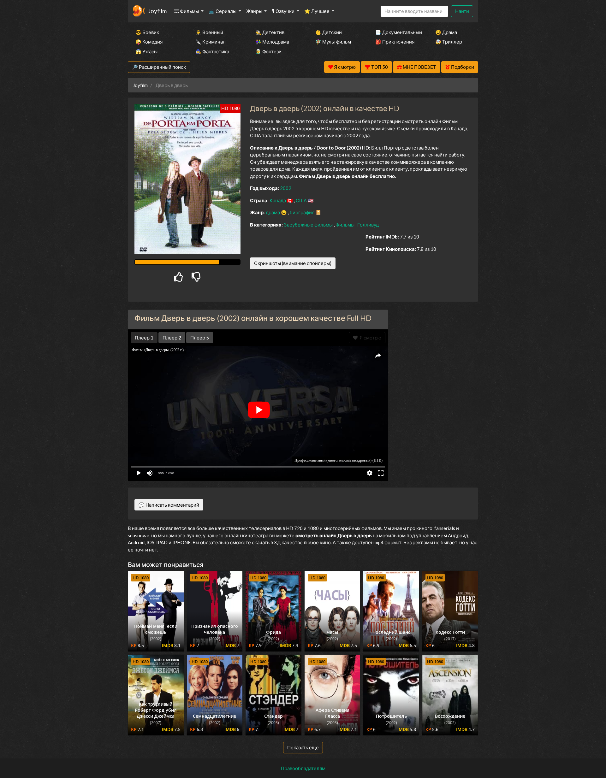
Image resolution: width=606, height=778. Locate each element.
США (302, 200)
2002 (285, 188)
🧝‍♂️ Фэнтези (268, 51)
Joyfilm (157, 11)
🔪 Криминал (210, 41)
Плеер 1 (144, 337)
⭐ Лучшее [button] (317, 11)
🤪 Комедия (149, 41)
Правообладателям (303, 768)
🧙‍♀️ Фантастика (212, 51)
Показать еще (303, 747)
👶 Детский (328, 32)
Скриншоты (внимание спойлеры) (292, 263)
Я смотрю (369, 337)
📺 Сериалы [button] (223, 11)
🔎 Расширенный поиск (159, 67)
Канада (278, 200)
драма (273, 212)
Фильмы (345, 224)
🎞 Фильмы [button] (187, 11)
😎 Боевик (147, 32)
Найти (462, 11)
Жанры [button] (254, 11)
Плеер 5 (199, 337)
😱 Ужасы (146, 51)
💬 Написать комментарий (169, 505)
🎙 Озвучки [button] (283, 11)
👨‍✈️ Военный (209, 32)
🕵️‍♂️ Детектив (269, 32)
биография (302, 212)
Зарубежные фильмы (309, 224)
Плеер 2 (172, 337)
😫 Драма (446, 32)
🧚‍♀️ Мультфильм (333, 41)
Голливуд (368, 224)
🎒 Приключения (394, 41)
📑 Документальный (396, 32)
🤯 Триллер (448, 41)
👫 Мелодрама (272, 41)
